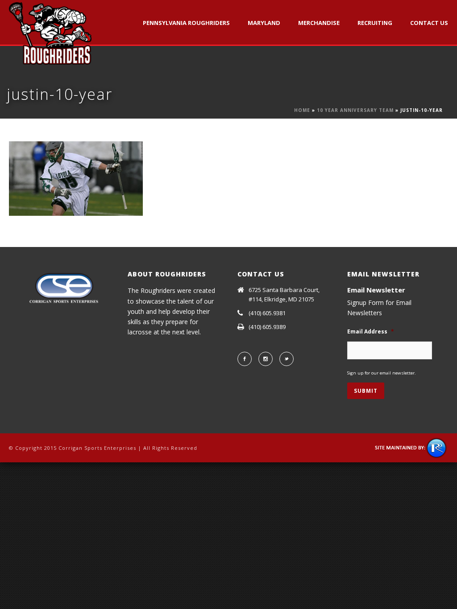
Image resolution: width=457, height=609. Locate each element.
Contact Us (429, 23)
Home (302, 110)
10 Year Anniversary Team (355, 110)
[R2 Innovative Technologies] (411, 447)
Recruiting (374, 23)
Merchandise (319, 23)
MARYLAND (264, 23)
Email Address (370, 331)
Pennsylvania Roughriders (186, 23)
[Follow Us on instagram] (265, 359)
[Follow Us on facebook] (244, 359)
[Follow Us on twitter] (286, 359)
